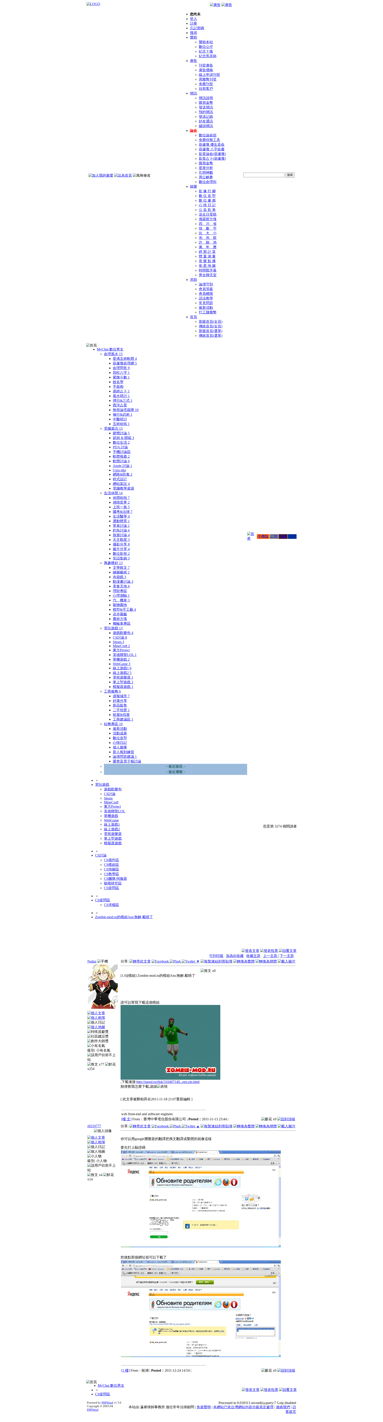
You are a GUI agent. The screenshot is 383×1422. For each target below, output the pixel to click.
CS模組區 (111, 865)
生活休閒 (113, 493)
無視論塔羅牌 (126, 410)
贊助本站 (206, 42)
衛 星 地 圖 (207, 266)
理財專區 (120, 591)
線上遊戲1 (122, 668)
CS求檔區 (111, 905)
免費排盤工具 (209, 140)
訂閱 (273, 536)
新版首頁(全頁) (210, 321)
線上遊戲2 (122, 673)
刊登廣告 (206, 65)
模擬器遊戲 (123, 687)
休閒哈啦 (121, 498)
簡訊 (193, 93)
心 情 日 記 (207, 205)
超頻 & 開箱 (123, 438)
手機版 (263, 536)
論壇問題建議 (125, 756)
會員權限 (206, 293)
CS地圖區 (111, 869)
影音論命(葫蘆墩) (212, 154)
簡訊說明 (206, 98)
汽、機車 (121, 600)
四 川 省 (208, 224)
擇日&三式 (122, 400)
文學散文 (121, 567)
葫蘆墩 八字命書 (212, 149)
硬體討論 (121, 433)
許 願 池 (208, 242)
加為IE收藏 (235, 956)
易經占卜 (121, 391)
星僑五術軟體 (125, 358)
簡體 (292, 536)
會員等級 (206, 289)
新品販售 (120, 705)
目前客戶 (206, 89)
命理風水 (113, 354)
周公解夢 (206, 177)
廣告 (193, 61)
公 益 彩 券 (207, 210)
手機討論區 (122, 452)
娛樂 (193, 186)
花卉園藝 (120, 614)
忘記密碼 (197, 28)
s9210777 (94, 1126)
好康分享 (120, 701)
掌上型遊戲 (123, 682)
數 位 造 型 (207, 196)
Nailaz (91, 961)
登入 (193, 19)
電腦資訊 (113, 428)
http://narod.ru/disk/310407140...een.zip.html (168, 1082)
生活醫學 (121, 516)
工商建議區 (123, 719)
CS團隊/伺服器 (115, 878)
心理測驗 (121, 595)
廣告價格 (206, 70)
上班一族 (121, 507)
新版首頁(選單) (210, 331)
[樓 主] (126, 1119)
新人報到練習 (123, 752)
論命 (193, 130)
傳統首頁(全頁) (210, 326)
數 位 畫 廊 (207, 200)
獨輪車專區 (122, 623)
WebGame (121, 664)
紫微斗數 (121, 377)
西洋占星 (120, 405)
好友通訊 (206, 121)
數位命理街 (208, 182)
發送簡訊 (206, 107)
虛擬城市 (121, 696)
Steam (118, 642)
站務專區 (113, 724)
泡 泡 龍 (208, 238)
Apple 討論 (122, 466)
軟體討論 (121, 461)
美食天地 (121, 586)
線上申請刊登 (209, 75)
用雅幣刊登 (208, 79)
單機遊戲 (121, 659)
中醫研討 (120, 419)
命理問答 (121, 368)
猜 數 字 (208, 228)
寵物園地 (120, 605)
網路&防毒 (122, 474)
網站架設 (121, 484)
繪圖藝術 (121, 572)
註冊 (193, 23)
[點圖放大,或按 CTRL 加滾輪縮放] (170, 1078)
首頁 (193, 317)
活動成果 (120, 733)
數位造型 (120, 738)
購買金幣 (206, 102)
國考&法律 (122, 512)
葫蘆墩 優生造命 (212, 144)
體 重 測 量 (207, 256)
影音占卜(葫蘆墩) (212, 158)
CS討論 (120, 637)
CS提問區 (111, 888)
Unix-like (119, 470)
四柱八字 (121, 372)
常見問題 (206, 303)
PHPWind (107, 1402)
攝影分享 (121, 544)
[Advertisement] (272, 937)
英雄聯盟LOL (125, 655)
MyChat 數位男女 (110, 349)
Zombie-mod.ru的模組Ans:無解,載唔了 (124, 917)
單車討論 (121, 526)
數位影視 (121, 553)
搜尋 (193, 33)
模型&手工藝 (124, 609)
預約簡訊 (206, 112)
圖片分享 (121, 549)
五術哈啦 (121, 424)
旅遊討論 (121, 535)
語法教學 (206, 298)
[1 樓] (125, 1370)
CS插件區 (111, 860)
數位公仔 (206, 47)
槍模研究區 (113, 883)
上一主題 (270, 956)
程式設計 (120, 479)
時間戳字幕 (208, 270)
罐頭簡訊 (206, 126)
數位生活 (121, 442)
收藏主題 (253, 956)
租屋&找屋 (121, 715)
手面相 (118, 386)
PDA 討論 (120, 447)
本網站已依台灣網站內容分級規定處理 (243, 1407)
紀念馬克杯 (208, 56)
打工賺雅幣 (208, 312)
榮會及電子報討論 (127, 761)
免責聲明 (204, 1407)
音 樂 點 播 (207, 261)
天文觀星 (121, 540)
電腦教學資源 (123, 488)
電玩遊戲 (113, 628)
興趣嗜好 (113, 563)
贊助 (193, 37)
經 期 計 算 (207, 252)
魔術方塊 (120, 619)
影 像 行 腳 (207, 191)
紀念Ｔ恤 (206, 51)
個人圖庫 (120, 747)
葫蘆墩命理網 (125, 363)
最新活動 (206, 307)
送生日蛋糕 (208, 214)
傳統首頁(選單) (210, 335)
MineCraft (121, 646)
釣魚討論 (121, 530)
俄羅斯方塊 (208, 219)
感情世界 (121, 502)
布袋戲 (119, 577)
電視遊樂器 (123, 677)
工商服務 (112, 691)
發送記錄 (206, 116)
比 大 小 (208, 233)
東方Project (121, 650)
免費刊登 (206, 84)
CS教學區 (111, 874)
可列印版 (216, 956)
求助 (193, 280)
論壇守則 (206, 284)
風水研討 (121, 396)
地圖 (283, 536)
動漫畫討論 (123, 581)
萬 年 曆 (208, 247)
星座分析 (206, 168)
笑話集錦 (121, 558)
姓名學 (118, 382)
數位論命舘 (208, 135)
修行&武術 (122, 414)
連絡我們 (283, 1407)
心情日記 (120, 742)
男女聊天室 (208, 275)
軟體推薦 (121, 456)
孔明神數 (206, 172)
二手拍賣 (121, 710)
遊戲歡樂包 (123, 633)
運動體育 (121, 521)
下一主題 (287, 956)
